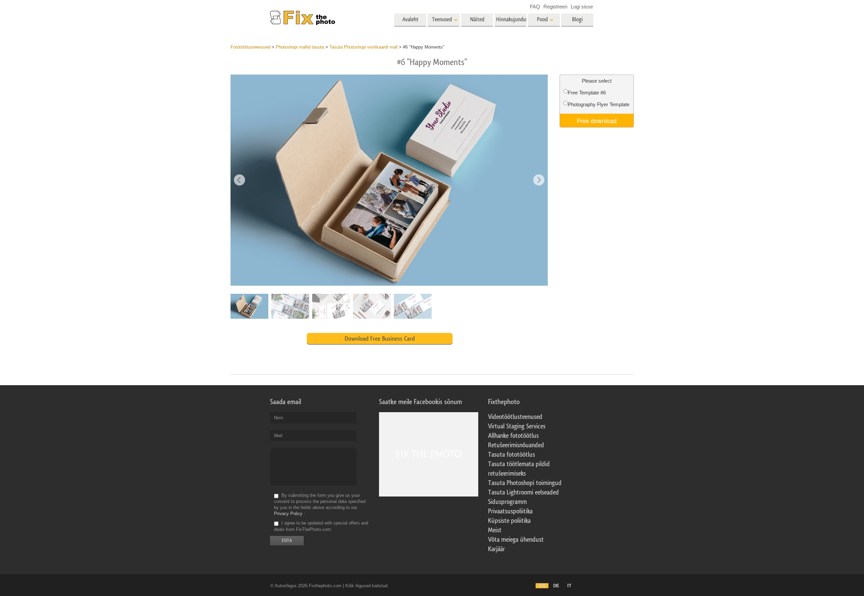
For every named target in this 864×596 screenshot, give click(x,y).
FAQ (535, 6)
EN (542, 585)
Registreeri (555, 6)
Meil (278, 435)
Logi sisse (582, 6)
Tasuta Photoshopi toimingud (525, 483)
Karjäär (496, 549)
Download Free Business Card (380, 339)
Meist (495, 530)
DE (556, 585)
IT (569, 585)
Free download (597, 120)
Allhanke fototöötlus (513, 435)
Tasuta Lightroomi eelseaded (523, 492)
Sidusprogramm (507, 502)
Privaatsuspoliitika (510, 511)
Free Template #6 (587, 92)
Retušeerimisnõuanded (516, 445)
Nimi (278, 417)
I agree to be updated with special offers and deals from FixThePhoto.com (321, 526)
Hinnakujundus (511, 19)
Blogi (577, 19)
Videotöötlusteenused (515, 417)
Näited (477, 19)
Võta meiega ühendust (516, 539)
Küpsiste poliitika (509, 520)
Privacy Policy (288, 513)
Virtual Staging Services (516, 426)
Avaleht (410, 19)
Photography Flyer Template (598, 104)
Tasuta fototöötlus (511, 454)
